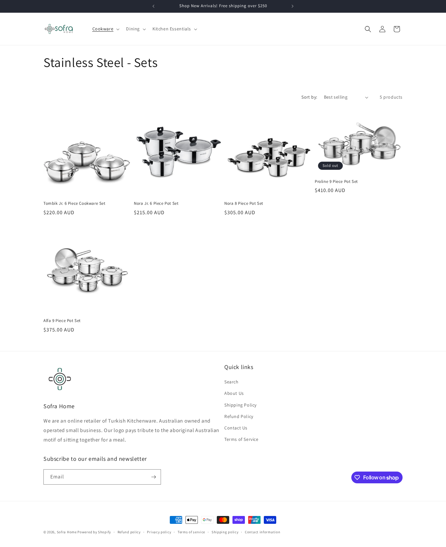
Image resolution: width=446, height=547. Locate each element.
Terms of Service (241, 439)
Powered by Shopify (94, 532)
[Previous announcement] (153, 6)
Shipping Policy (240, 405)
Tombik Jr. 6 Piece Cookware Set (74, 203)
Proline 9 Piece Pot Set (336, 181)
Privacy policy (159, 532)
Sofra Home (67, 532)
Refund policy (129, 532)
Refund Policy (238, 416)
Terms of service (191, 532)
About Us (234, 393)
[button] (105, 29)
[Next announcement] (292, 6)
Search (231, 382)
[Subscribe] (153, 477)
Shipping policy (225, 532)
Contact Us (235, 428)
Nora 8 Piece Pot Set (243, 203)
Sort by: (309, 97)
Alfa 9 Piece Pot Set (62, 320)
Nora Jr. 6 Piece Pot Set (156, 203)
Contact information (262, 532)
